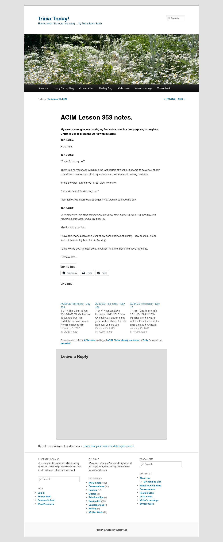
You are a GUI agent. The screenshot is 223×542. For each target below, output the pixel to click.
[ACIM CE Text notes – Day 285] (78, 317)
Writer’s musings (143, 88)
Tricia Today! (53, 18)
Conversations (86, 88)
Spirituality (95, 501)
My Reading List (152, 481)
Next (181, 98)
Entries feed (44, 496)
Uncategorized (96, 504)
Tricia (145, 340)
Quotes (92, 493)
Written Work (163, 88)
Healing (93, 490)
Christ (117, 340)
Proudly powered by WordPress (111, 529)
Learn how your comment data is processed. (108, 446)
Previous (169, 98)
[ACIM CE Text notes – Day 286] (112, 317)
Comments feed (46, 500)
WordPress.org (46, 504)
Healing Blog (105, 88)
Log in (41, 492)
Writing (93, 508)
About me (43, 88)
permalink (66, 343)
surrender (134, 340)
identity (124, 340)
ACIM (110, 340)
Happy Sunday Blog (64, 88)
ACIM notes (123, 88)
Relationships (96, 497)
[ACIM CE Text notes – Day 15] (147, 317)
